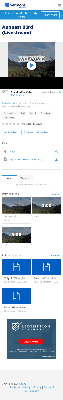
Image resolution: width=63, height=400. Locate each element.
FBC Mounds (17, 95)
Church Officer (10, 113)
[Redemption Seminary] (31, 339)
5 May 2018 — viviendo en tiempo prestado (27, 307)
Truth (23, 113)
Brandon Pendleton (22, 92)
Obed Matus (9, 281)
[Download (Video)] (56, 159)
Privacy (37, 387)
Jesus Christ (9, 117)
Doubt (33, 113)
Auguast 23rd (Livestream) (25, 159)
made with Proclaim (49, 92)
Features (15, 387)
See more (56, 193)
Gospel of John (9, 103)
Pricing (27, 387)
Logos (22, 383)
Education (45, 113)
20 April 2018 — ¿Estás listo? (19, 278)
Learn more (50, 15)
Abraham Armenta (42, 281)
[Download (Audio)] (56, 151)
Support (34, 390)
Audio (12, 151)
